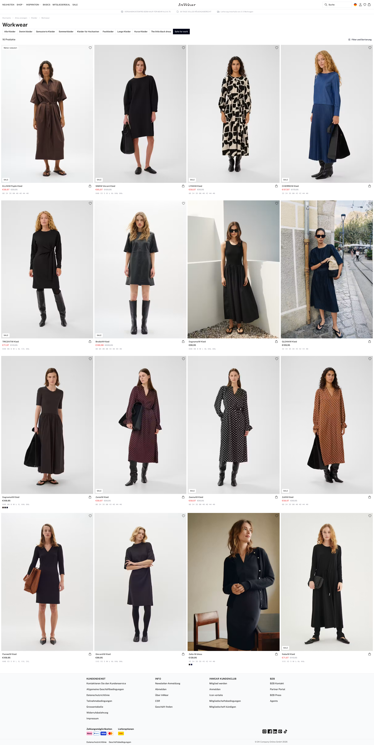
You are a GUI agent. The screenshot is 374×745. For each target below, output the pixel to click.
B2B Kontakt (277, 683)
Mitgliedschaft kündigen (222, 706)
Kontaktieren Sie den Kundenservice (106, 683)
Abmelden (160, 689)
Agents (274, 701)
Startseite (6, 18)
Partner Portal (277, 689)
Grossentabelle (94, 706)
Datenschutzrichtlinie (98, 695)
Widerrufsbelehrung (97, 712)
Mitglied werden (218, 683)
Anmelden (214, 689)
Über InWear (161, 695)
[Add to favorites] (90, 47)
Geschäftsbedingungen (120, 742)
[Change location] (355, 4)
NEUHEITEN (8, 5)
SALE (75, 5)
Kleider (34, 18)
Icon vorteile (216, 695)
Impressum (92, 718)
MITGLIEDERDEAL (61, 5)
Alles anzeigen (21, 18)
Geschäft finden (164, 706)
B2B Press (275, 695)
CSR (157, 701)
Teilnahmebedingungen (99, 701)
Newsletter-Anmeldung (167, 683)
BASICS (46, 5)
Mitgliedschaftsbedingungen (225, 701)
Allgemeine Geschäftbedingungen (105, 689)
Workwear (45, 18)
